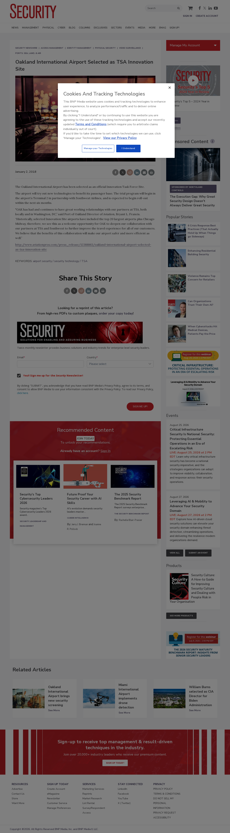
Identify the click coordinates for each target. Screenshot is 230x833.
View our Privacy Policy (120, 138)
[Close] (170, 88)
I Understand (128, 148)
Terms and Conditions (91, 124)
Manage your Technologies (98, 148)
